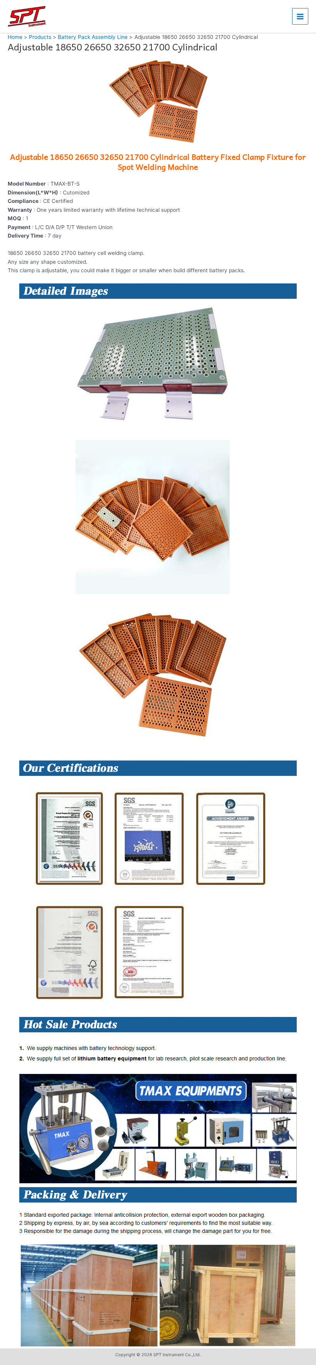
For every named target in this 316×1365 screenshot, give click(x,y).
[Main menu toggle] (300, 16)
